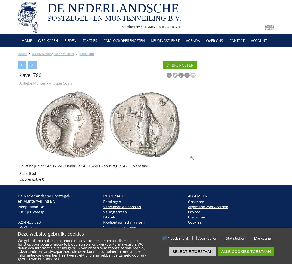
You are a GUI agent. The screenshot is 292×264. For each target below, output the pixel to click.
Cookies (194, 222)
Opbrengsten (180, 65)
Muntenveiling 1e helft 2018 (53, 54)
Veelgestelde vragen (120, 227)
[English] (269, 29)
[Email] (193, 75)
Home (26, 40)
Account (259, 40)
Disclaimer (196, 217)
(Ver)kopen (48, 40)
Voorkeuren (207, 238)
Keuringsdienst (165, 40)
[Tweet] (175, 75)
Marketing (262, 238)
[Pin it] (181, 75)
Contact (237, 40)
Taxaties (90, 40)
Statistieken (235, 238)
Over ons (214, 40)
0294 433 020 (29, 222)
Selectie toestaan (193, 251)
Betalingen (112, 201)
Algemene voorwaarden (208, 206)
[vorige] (22, 65)
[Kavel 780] (107, 159)
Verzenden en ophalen (122, 206)
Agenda (193, 40)
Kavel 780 (87, 54)
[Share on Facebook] (169, 75)
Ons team (196, 201)
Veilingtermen (115, 211)
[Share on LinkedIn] (187, 75)
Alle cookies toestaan (246, 251)
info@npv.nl (27, 227)
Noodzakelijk (178, 238)
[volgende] (32, 65)
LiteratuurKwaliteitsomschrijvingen (124, 220)
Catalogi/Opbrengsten (124, 40)
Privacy (194, 211)
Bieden (70, 40)
